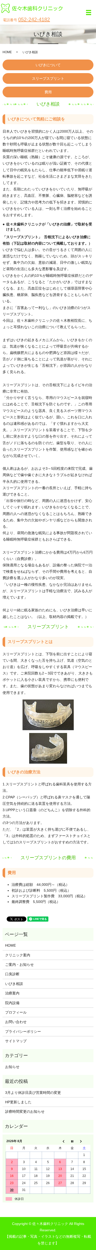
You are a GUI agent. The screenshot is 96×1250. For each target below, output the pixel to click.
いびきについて (48, 65)
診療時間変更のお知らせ (25, 1111)
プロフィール (16, 1012)
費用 (48, 92)
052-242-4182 (34, 19)
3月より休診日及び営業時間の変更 (33, 1093)
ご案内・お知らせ (19, 964)
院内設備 (12, 1003)
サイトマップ (16, 1041)
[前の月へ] (60, 1141)
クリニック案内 (17, 955)
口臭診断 (12, 974)
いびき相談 (14, 984)
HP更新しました (18, 1102)
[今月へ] (72, 1141)
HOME (7, 52)
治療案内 (12, 993)
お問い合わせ (16, 1022)
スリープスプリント (48, 78)
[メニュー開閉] (88, 12)
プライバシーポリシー (23, 1031)
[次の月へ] (84, 1141)
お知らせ (12, 1067)
